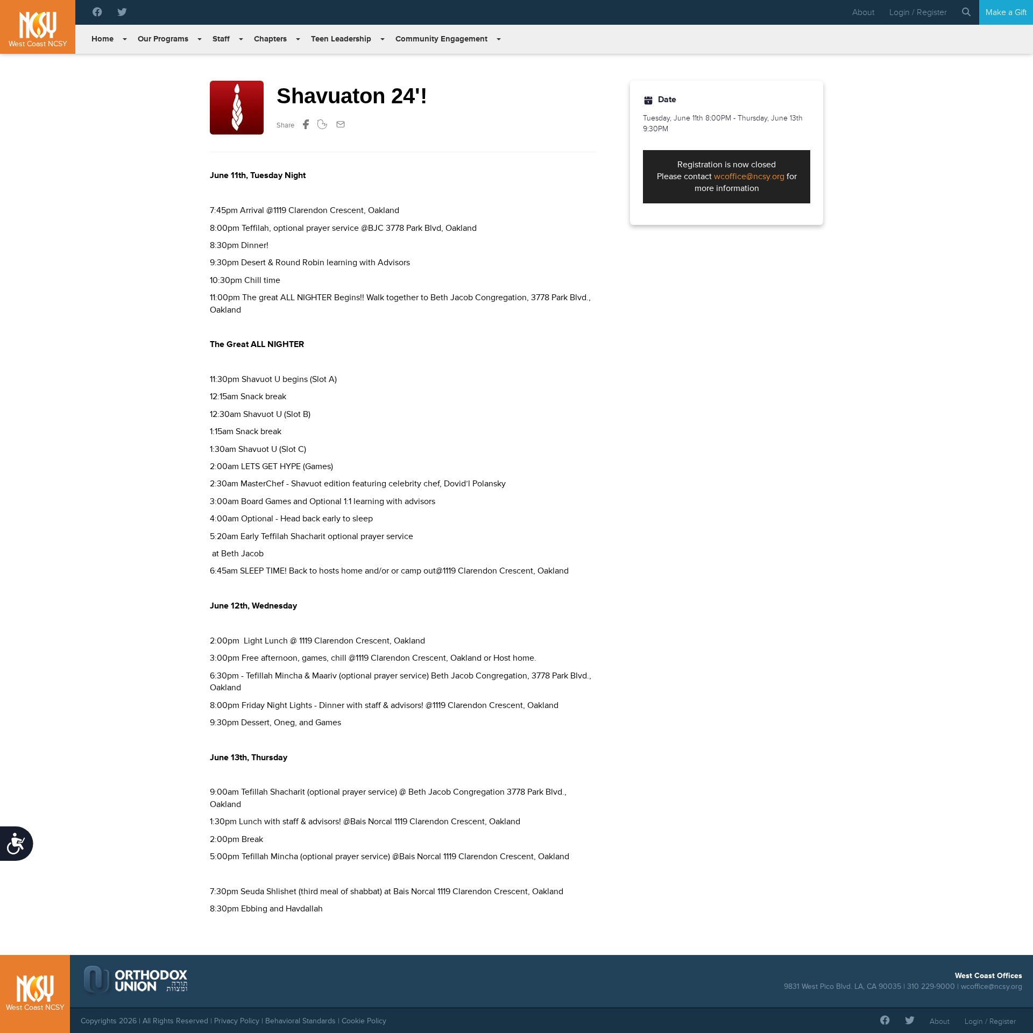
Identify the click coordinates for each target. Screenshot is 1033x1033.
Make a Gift (1006, 12)
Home (102, 39)
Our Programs (163, 39)
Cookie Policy (364, 1020)
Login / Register (918, 12)
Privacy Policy (236, 1020)
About (863, 12)
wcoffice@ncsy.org (749, 176)
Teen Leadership (341, 39)
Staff (221, 39)
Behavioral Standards (300, 1020)
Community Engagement (441, 39)
